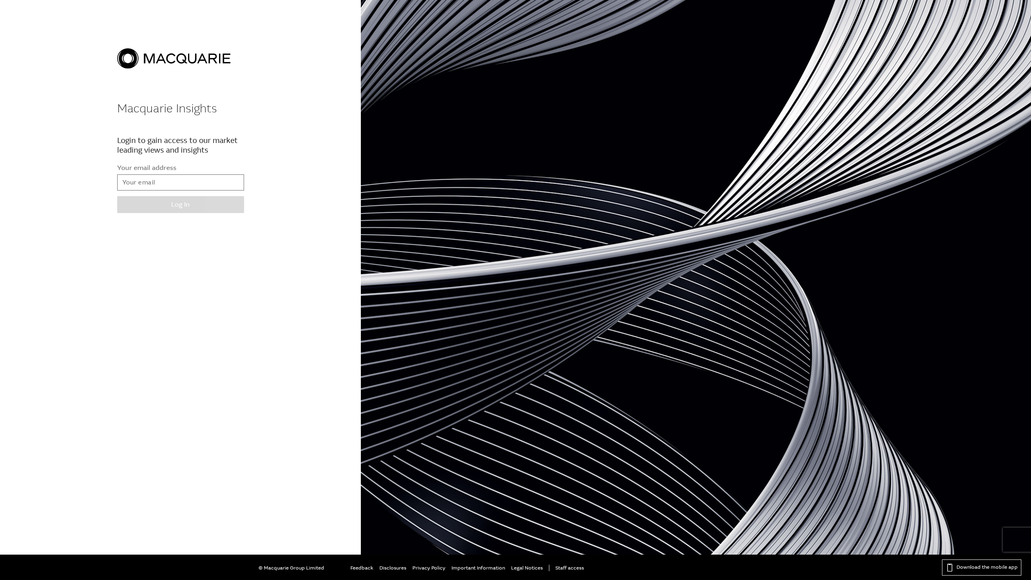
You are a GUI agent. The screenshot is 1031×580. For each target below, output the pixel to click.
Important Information (478, 568)
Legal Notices (527, 568)
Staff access (569, 568)
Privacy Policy (428, 568)
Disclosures (392, 568)
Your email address (146, 168)
